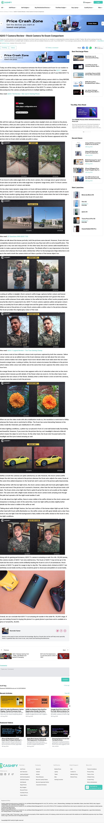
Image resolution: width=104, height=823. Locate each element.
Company (38, 765)
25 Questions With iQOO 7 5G (17, 236)
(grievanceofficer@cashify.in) (8, 808)
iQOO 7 (2, 41)
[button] (98, 2)
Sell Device (56, 765)
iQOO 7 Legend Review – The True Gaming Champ (24, 350)
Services (21, 765)
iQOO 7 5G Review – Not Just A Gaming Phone (23, 94)
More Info (89, 765)
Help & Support (73, 765)
